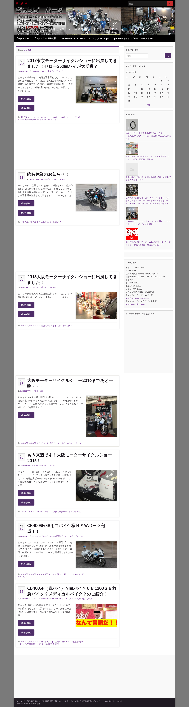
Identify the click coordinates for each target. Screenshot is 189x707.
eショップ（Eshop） (99, 38)
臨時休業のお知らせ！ (48, 174)
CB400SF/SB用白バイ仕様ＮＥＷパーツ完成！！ (66, 528)
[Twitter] (21, 3)
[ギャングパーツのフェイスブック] (26, 3)
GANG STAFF (25, 71)
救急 (74, 641)
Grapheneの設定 (34, 704)
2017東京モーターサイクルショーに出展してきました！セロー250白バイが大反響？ (72, 63)
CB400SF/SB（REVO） (49, 179)
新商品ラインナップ (63, 536)
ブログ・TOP (22, 38)
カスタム (45, 641)
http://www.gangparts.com (137, 298)
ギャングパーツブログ (95, 23)
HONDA (62, 179)
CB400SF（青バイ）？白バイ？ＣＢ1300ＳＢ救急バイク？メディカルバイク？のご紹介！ (71, 591)
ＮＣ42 (63, 574)
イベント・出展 (45, 71)
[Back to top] (182, 700)
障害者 (51, 644)
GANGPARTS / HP (72, 38)
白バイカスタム (57, 71)
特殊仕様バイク (34, 644)
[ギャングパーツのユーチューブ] (17, 3)
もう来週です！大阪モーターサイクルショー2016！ (69, 457)
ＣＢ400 (53, 117)
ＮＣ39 (56, 574)
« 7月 (147, 104)
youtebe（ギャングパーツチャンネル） (134, 38)
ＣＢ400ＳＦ (63, 117)
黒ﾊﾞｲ (25, 576)
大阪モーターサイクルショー (37, 119)
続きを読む (26, 98)
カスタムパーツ (48, 222)
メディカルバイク (64, 641)
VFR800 (40, 511)
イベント (45, 443)
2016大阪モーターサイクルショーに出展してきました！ (72, 279)
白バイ (53, 119)
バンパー (70, 574)
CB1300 (24, 511)
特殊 (24, 644)
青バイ (58, 644)
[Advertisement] (67, 145)
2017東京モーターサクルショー (35, 117)
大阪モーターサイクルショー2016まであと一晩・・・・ (70, 383)
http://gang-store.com (135, 304)
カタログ (49, 511)
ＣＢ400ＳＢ (34, 574)
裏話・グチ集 (87, 599)
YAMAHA (35, 71)
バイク (52, 641)
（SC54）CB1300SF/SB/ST (41, 599)
